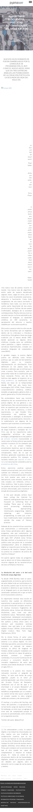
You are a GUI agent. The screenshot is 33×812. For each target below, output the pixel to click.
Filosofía (20, 775)
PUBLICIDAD (22, 787)
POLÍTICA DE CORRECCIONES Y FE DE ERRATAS (12, 796)
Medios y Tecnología (6, 778)
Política (25, 778)
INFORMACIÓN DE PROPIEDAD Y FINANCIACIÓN (12, 799)
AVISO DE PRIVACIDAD (6, 787)
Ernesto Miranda (15, 40)
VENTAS (16, 787)
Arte (16, 33)
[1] (11, 667)
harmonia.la (13, 802)
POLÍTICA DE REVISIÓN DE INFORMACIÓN (11, 793)
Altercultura (4, 775)
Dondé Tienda (4, 805)
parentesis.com (5, 802)
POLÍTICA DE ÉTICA (20, 790)
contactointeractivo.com (24, 802)
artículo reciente (11, 439)
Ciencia (14, 775)
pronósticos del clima (9, 464)
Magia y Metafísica (17, 778)
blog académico (7, 380)
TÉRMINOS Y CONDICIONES (7, 790)
